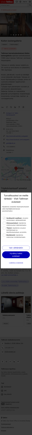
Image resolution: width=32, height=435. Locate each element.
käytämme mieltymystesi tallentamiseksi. (16, 224)
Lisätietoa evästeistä (16, 263)
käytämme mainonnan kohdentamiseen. (16, 236)
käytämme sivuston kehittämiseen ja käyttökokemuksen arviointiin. (16, 230)
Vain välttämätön (16, 248)
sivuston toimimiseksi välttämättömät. (17, 219)
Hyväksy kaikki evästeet (16, 254)
